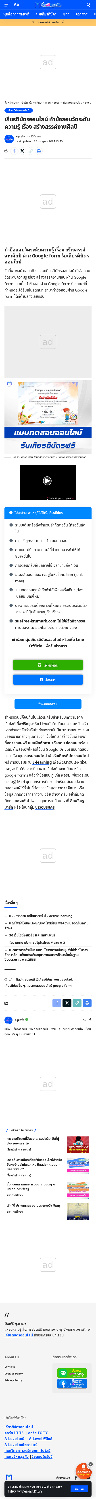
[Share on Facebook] (14, 151)
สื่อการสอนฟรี (15, 743)
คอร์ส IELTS (13, 1433)
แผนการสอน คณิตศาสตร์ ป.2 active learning (40, 916)
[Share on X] (22, 151)
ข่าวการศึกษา (66, 788)
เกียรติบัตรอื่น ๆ (14, 985)
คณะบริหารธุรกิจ (16, 1456)
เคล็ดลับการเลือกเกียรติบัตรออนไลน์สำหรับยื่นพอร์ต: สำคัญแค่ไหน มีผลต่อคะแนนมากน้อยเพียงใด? (34, 1165)
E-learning (42, 762)
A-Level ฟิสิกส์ (40, 1439)
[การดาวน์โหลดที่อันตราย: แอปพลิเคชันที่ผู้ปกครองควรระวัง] (78, 1144)
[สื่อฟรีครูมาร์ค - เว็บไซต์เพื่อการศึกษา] (48, 4)
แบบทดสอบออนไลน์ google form (49, 985)
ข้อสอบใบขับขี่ (41, 1456)
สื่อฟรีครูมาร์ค (28, 724)
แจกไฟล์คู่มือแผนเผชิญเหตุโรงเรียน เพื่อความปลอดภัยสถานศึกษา (46, 926)
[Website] (85, 1020)
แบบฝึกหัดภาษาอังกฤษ (46, 743)
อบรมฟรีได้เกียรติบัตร (38, 979)
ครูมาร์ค (20, 136)
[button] (79, 1488)
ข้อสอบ (71, 743)
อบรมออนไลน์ (35, 756)
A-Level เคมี (14, 1439)
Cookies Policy (32, 1491)
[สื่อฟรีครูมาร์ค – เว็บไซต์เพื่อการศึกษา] (8, 1478)
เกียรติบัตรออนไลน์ (18, 110)
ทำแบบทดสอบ (48, 704)
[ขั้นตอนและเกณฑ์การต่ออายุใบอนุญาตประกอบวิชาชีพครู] (78, 1190)
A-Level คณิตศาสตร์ (20, 1445)
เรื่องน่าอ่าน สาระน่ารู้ (19, 1149)
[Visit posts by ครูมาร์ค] (9, 139)
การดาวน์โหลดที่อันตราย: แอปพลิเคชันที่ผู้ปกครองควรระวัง (33, 1141)
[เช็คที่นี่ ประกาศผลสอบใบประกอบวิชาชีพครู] (78, 1211)
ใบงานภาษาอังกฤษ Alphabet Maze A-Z (37, 942)
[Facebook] (90, 1020)
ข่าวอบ (45, 807)
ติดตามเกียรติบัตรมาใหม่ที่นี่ (48, 22)
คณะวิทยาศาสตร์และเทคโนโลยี (27, 1450)
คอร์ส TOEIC (38, 1433)
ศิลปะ (19, 979)
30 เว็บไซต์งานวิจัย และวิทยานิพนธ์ (32, 935)
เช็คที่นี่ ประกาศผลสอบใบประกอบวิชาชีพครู (34, 1205)
